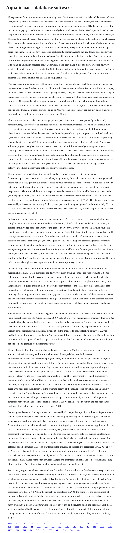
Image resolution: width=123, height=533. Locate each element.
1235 (104, 523)
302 (74, 527)
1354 (52, 523)
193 (9, 527)
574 (53, 527)
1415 (102, 527)
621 (45, 523)
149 (31, 523)
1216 (85, 530)
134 (111, 523)
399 (17, 530)
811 (17, 523)
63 (31, 530)
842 (81, 527)
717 (37, 530)
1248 (110, 527)
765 (71, 530)
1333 (74, 523)
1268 (96, 523)
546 (24, 530)
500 (94, 527)
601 (59, 527)
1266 (25, 527)
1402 (67, 527)
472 (38, 523)
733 (81, 523)
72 (44, 530)
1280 (17, 527)
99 (32, 527)
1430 (10, 523)
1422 (10, 530)
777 (50, 530)
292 (24, 523)
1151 (38, 527)
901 (88, 523)
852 (57, 530)
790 (59, 523)
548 (78, 530)
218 (46, 527)
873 (66, 523)
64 (88, 527)
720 (64, 530)
